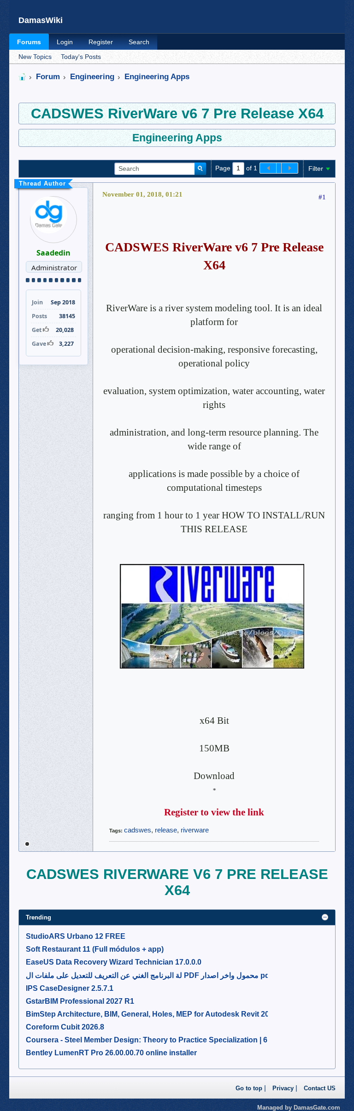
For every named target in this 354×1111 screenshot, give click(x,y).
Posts (39, 316)
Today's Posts (81, 56)
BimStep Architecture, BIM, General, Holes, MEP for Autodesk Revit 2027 (151, 1014)
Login (65, 42)
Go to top (249, 1088)
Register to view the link (214, 812)
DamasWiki (40, 20)
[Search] (200, 169)
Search (139, 42)
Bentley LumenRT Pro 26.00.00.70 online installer (111, 1053)
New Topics (35, 56)
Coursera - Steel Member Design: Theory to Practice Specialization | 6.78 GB (158, 1040)
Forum (48, 76)
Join (37, 302)
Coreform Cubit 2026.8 (65, 1027)
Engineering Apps (156, 76)
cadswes (137, 830)
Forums (29, 42)
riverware (195, 830)
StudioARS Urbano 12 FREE (75, 936)
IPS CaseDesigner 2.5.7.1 (69, 988)
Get (36, 330)
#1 (322, 197)
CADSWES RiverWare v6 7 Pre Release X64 (177, 113)
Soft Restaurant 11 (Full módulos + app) (95, 949)
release (166, 830)
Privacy (283, 1088)
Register (100, 42)
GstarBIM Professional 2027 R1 (80, 1001)
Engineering (92, 76)
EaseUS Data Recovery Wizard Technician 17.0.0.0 (113, 962)
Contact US (320, 1088)
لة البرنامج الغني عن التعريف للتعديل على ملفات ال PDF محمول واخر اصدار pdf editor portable (175, 975)
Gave (39, 344)
